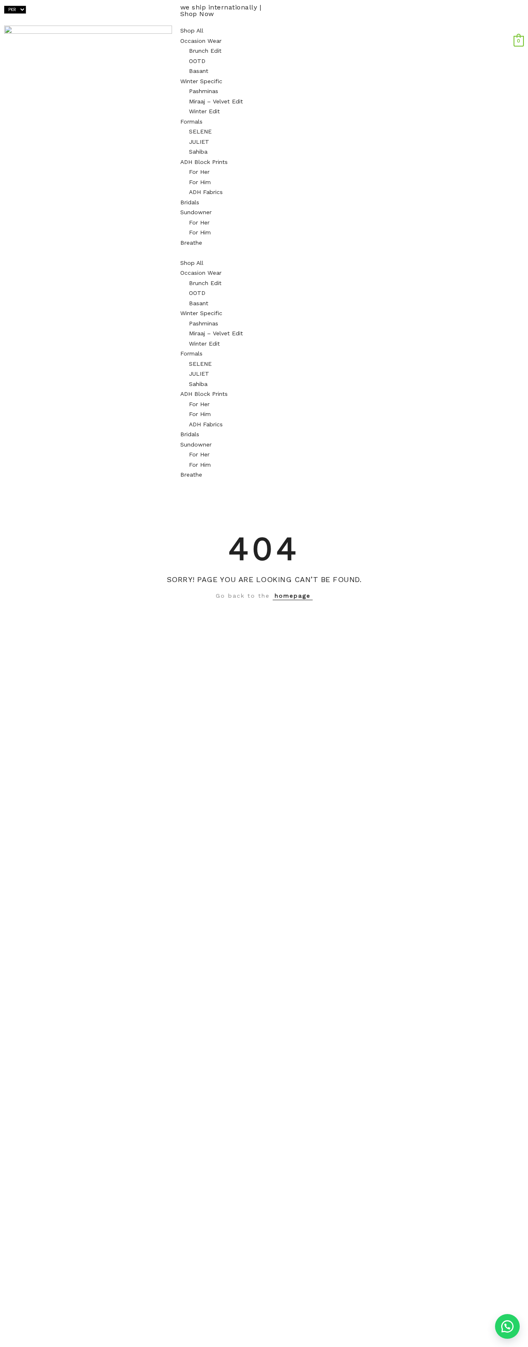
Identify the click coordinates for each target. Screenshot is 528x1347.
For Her (199, 171)
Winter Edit (204, 111)
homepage (293, 595)
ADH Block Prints (204, 162)
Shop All (191, 30)
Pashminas (203, 91)
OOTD (197, 61)
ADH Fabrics (206, 192)
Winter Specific (201, 81)
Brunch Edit (205, 50)
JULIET (199, 141)
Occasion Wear (201, 40)
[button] (264, 253)
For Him (200, 182)
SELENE (200, 131)
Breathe (191, 242)
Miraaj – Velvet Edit (216, 101)
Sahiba (198, 151)
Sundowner (196, 212)
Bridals (189, 202)
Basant (198, 71)
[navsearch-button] (521, 30)
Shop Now (197, 14)
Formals (191, 121)
